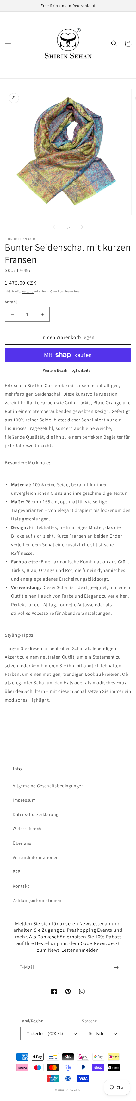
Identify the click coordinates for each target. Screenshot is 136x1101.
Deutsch (96, 1033)
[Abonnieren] (116, 967)
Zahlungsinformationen (37, 900)
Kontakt (21, 886)
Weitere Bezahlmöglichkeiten (68, 370)
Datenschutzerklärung (36, 814)
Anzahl (11, 302)
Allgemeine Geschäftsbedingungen (48, 786)
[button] (8, 43)
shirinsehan (73, 1089)
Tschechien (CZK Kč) (45, 1033)
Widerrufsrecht (28, 828)
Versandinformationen (36, 857)
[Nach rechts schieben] (82, 227)
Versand (28, 291)
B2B (17, 872)
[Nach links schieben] (54, 227)
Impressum (24, 800)
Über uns (22, 843)
